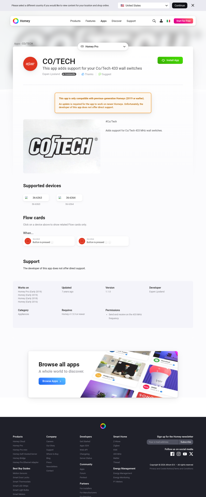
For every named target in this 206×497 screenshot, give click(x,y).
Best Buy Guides (21, 468)
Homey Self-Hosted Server (25, 454)
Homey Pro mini (20, 450)
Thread (116, 462)
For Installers (86, 488)
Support (131, 21)
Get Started (85, 441)
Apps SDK (84, 445)
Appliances (23, 314)
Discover (117, 21)
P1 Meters (118, 481)
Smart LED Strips (20, 486)
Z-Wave (116, 441)
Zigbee (116, 445)
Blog (48, 458)
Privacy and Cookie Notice (161, 469)
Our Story (50, 445)
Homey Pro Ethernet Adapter (25, 462)
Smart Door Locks (21, 477)
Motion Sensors (20, 473)
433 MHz (117, 454)
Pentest (83, 477)
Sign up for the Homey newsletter (175, 436)
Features (90, 21)
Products (75, 21)
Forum (83, 473)
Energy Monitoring (121, 477)
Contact (49, 470)
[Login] (161, 21)
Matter (116, 458)
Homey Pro (18, 445)
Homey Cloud (19, 441)
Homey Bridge (19, 458)
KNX (115, 450)
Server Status (86, 458)
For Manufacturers (88, 492)
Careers (49, 441)
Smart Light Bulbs (21, 490)
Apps (104, 21)
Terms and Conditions (183, 469)
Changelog (84, 454)
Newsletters (51, 466)
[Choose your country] (168, 21)
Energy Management (122, 473)
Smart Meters (19, 494)
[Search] (154, 21)
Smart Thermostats (22, 481)
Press (49, 462)
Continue (180, 5)
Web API (84, 450)
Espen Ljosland (156, 291)
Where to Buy (52, 454)
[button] (143, 5)
